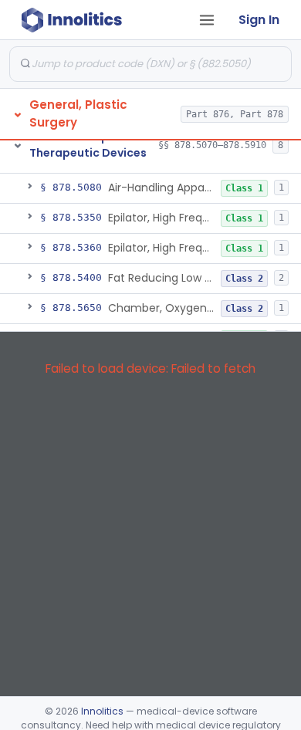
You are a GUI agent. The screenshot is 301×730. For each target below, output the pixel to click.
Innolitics (102, 711)
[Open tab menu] (207, 20)
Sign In (258, 20)
